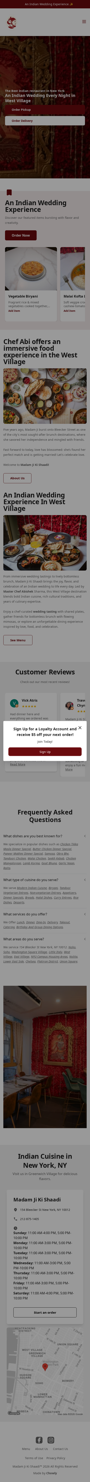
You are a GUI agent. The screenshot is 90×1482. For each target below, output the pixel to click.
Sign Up (45, 752)
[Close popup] (80, 727)
